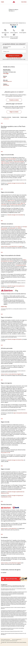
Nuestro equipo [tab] (24, 117)
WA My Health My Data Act (5, 639)
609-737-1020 (6, 85)
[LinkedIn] (15, 27)
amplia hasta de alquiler (19, 161)
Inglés (4, 77)
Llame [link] (2, 246)
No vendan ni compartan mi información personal (9, 640)
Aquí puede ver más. (5, 452)
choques (11, 161)
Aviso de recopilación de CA (16, 639)
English (2, 1)
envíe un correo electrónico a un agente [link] (13, 246)
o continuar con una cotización (14, 57)
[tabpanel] (14, 76)
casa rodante (18, 226)
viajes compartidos (5, 163)
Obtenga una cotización (14, 55)
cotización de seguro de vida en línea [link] (15, 460)
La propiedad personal (21, 265)
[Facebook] (12, 27)
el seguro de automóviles (10, 158)
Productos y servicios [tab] (6, 117)
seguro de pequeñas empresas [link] (20, 412)
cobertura (3, 161)
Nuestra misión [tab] (15, 117)
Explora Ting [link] (4, 306)
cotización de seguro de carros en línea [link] (15, 183)
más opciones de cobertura (16, 204)
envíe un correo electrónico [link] (11, 528)
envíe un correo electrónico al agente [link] (13, 374)
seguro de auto (11, 200)
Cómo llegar (6, 73)
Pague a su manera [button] (14, 111)
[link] (22, 31)
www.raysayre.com (7, 81)
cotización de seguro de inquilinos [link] (14, 339)
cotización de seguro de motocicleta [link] (15, 214)
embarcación (12, 228)
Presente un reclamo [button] (14, 100)
